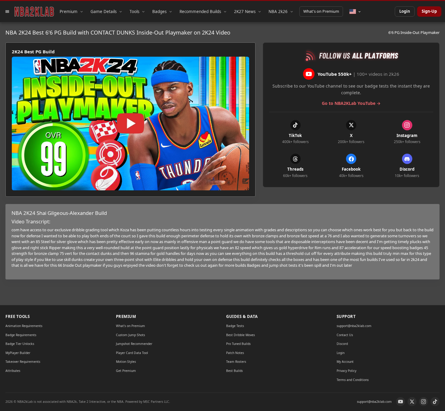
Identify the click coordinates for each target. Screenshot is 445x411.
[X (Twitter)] (412, 401)
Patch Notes (235, 353)
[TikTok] (435, 401)
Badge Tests (235, 326)
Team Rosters (236, 361)
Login (404, 11)
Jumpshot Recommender (134, 344)
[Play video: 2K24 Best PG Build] (130, 123)
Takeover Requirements (22, 361)
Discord (342, 344)
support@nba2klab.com (354, 326)
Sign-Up (429, 11)
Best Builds (234, 371)
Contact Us (345, 335)
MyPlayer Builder (17, 353)
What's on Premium (321, 11)
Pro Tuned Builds (238, 344)
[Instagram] (423, 401)
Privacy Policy (346, 371)
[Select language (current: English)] (355, 11)
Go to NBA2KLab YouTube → (351, 103)
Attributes (12, 371)
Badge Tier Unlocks (19, 344)
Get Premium (126, 371)
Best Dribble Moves (240, 335)
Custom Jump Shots (130, 335)
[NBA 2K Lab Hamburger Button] (7, 11)
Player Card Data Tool (132, 353)
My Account (345, 361)
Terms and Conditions (353, 380)
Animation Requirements (23, 326)
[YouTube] (400, 401)
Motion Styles (126, 361)
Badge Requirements (20, 335)
